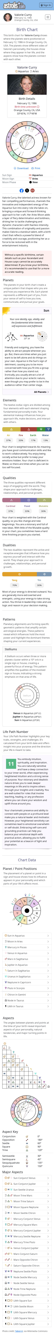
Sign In (47, 5)
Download (23, 168)
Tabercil (19, 1331)
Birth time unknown (29, 106)
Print (37, 168)
